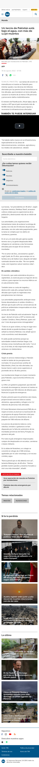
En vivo (35, 9)
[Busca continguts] (35, 14)
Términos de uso (7, 751)
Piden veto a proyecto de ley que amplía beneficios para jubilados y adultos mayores (19, 653)
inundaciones (21, 501)
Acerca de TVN (25, 751)
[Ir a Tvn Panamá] (18, 14)
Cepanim (24, 9)
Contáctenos (6, 755)
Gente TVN (5, 748)
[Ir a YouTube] (10, 734)
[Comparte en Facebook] (3, 75)
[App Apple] (3, 742)
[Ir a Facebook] (2, 734)
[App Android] (7, 742)
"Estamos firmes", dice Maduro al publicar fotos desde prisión (18, 535)
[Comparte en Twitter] (7, 75)
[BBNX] (3, 761)
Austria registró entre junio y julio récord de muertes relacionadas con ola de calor (19, 599)
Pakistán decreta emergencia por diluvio (17, 486)
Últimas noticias (6, 9)
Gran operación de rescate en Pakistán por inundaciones (19, 479)
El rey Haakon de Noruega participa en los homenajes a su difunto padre (18, 675)
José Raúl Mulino (16, 9)
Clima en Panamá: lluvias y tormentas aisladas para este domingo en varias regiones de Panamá (17, 695)
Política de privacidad (27, 748)
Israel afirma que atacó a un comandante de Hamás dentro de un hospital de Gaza (19, 620)
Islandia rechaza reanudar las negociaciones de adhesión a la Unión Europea (18, 556)
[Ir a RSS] (15, 734)
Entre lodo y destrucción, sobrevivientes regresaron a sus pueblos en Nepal (18, 718)
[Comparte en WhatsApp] (10, 75)
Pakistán (7, 501)
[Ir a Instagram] (6, 734)
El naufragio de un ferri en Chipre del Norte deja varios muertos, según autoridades (18, 577)
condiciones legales (18, 191)
